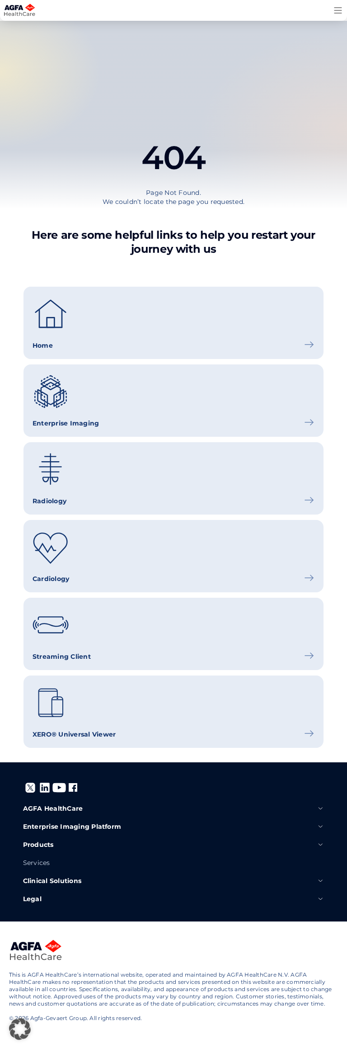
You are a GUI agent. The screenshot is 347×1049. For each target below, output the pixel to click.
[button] (20, 1029)
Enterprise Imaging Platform (72, 826)
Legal (32, 899)
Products (38, 845)
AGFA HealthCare (53, 808)
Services (36, 863)
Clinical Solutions (52, 881)
